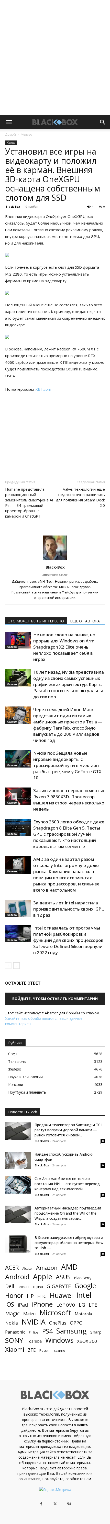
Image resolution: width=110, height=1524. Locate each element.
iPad (23, 1304)
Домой (10, 134)
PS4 (47, 1331)
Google (85, 1285)
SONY (14, 1340)
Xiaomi (14, 1349)
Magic (12, 1313)
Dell (9, 1286)
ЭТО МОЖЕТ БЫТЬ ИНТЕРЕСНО (36, 621)
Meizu (29, 1313)
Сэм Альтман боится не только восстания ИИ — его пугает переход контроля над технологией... (67, 1183)
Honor (14, 1295)
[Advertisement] (55, 58)
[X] (55, 1504)
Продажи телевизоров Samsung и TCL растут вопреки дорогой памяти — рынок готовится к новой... (69, 1129)
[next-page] (16, 965)
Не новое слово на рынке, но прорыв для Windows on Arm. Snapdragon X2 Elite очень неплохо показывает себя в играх (64, 647)
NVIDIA (33, 1322)
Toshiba (34, 1341)
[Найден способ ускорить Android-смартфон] (18, 1160)
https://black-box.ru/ (55, 575)
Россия (44, 1350)
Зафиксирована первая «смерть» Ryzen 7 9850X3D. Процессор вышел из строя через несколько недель (68, 800)
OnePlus (57, 1323)
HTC (41, 1296)
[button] (9, 122)
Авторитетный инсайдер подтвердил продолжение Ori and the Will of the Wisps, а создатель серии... (68, 1213)
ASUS (63, 1276)
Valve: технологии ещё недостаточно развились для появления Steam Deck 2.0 (80, 497)
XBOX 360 (87, 1341)
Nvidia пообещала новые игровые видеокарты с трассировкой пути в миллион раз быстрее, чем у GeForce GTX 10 (67, 765)
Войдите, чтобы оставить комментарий (55, 998)
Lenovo (65, 1304)
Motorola (83, 1314)
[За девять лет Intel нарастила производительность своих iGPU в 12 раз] (18, 908)
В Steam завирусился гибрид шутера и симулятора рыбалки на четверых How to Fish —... (69, 1242)
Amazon (47, 1267)
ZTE (32, 1350)
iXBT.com (43, 389)
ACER (12, 1267)
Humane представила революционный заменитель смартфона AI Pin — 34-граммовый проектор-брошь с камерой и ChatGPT (29, 503)
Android (17, 1276)
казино (59, 1350)
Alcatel (27, 1268)
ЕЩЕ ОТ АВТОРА (85, 621)
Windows (59, 1340)
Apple (42, 1276)
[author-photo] (55, 560)
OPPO (76, 1323)
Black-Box (13, 206)
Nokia (11, 1323)
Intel (84, 1295)
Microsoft (55, 1312)
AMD (69, 1267)
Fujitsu (38, 1287)
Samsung (71, 1331)
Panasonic (15, 1332)
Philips (34, 1332)
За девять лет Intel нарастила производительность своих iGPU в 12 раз (69, 909)
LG (82, 1304)
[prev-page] (8, 965)
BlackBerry (82, 1277)
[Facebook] (41, 1504)
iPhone (42, 1304)
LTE (93, 1304)
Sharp (96, 1332)
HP (30, 1296)
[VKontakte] (69, 1504)
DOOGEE (23, 1287)
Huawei (61, 1295)
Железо (26, 134)
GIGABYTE (59, 1286)
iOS (9, 1304)
